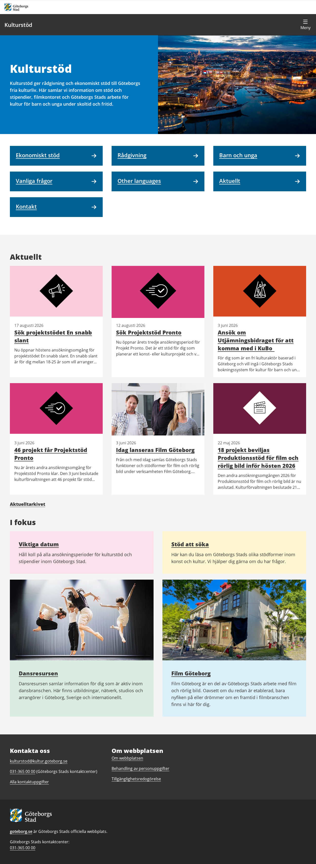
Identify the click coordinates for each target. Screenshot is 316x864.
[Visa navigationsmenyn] (305, 24)
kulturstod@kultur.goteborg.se (38, 761)
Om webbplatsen (127, 758)
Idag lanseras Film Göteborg (155, 449)
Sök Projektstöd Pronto (148, 332)
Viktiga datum (39, 544)
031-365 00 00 (22, 847)
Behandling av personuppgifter (140, 768)
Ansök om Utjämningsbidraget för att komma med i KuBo (256, 340)
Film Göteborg (191, 673)
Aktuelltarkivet (27, 504)
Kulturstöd (18, 24)
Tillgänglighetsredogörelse (136, 779)
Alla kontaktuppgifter (29, 782)
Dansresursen (38, 673)
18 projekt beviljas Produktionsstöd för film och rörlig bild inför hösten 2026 (258, 457)
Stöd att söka (190, 544)
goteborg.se (21, 831)
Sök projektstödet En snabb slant (53, 336)
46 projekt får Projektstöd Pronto (50, 453)
